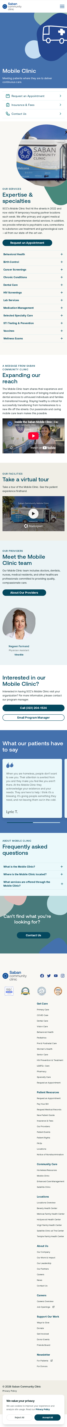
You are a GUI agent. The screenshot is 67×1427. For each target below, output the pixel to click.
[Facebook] (42, 976)
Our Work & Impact (46, 1257)
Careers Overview (45, 1301)
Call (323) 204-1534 (33, 707)
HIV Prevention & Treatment (50, 1060)
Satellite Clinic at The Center (50, 1231)
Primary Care (43, 1009)
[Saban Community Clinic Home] (12, 6)
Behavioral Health (45, 1032)
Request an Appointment (28, 95)
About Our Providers (24, 592)
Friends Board (43, 1345)
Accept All (47, 1417)
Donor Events (43, 1339)
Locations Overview (46, 1202)
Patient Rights (43, 1138)
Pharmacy (41, 1071)
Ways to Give (43, 1322)
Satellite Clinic (43, 1187)
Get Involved (43, 1334)
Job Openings (43, 1307)
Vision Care (42, 1026)
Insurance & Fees (23, 104)
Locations (41, 1149)
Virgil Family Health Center (49, 1225)
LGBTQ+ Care (43, 1066)
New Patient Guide (46, 1115)
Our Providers (43, 1126)
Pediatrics (41, 1038)
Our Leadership (44, 1263)
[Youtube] (56, 976)
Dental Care (42, 1021)
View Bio (18, 654)
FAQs (39, 1143)
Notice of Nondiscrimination (50, 1154)
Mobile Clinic (43, 1176)
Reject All (19, 1417)
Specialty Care (44, 1077)
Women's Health (45, 1049)
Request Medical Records (49, 1109)
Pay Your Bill (43, 1104)
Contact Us (19, 113)
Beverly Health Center (47, 1208)
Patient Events (43, 1132)
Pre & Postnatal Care (47, 1043)
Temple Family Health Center (50, 1236)
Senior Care (42, 1054)
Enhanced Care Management (50, 1181)
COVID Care (42, 1015)
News (39, 1280)
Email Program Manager (33, 717)
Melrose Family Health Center (51, 1214)
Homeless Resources (47, 1170)
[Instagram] (63, 976)
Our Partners (43, 1269)
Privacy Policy (9, 1391)
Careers (40, 1274)
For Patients (42, 1361)
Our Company (43, 1252)
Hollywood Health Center (49, 1219)
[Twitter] (49, 976)
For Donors (42, 1366)
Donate (40, 1328)
